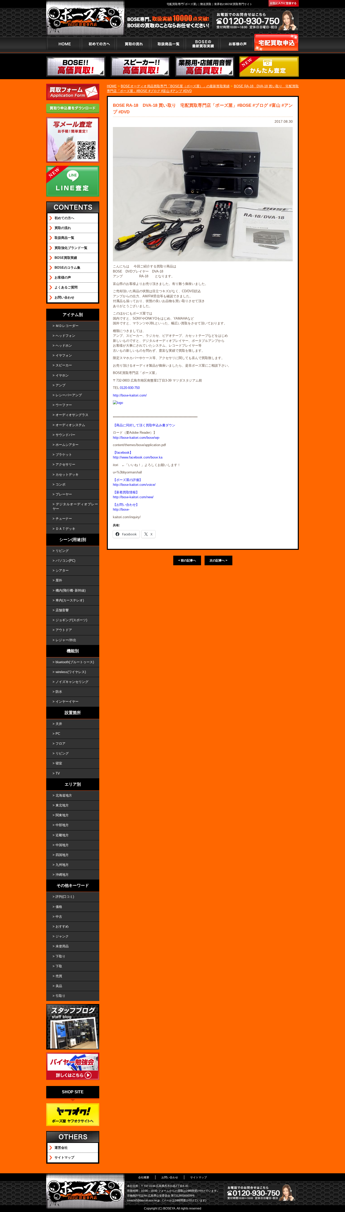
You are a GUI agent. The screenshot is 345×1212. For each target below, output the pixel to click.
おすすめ (62, 926)
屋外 (59, 580)
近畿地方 (62, 835)
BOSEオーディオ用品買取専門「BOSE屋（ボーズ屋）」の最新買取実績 (175, 86)
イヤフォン (64, 355)
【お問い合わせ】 (126, 505)
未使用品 (62, 946)
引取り (60, 996)
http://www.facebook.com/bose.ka (137, 457)
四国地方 (62, 855)
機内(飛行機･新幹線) (71, 590)
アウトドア (64, 630)
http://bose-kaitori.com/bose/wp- (136, 438)
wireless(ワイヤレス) (71, 672)
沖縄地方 (62, 874)
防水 (59, 692)
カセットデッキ (67, 474)
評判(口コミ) (65, 896)
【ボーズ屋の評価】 (127, 480)
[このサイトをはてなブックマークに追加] (283, 3)
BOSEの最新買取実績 (202, 44)
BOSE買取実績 (66, 258)
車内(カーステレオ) (70, 600)
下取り (60, 956)
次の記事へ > (218, 560)
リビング (62, 551)
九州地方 (62, 865)
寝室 (59, 763)
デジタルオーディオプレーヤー (75, 506)
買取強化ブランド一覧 (71, 248)
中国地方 (62, 845)
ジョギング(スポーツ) (71, 620)
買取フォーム (276, 44)
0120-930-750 (130, 388)
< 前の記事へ (187, 560)
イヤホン (62, 375)
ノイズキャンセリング (72, 682)
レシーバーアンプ (69, 395)
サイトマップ (64, 1157)
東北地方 (62, 805)
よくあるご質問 (66, 287)
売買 (59, 976)
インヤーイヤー (67, 701)
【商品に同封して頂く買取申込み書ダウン (144, 425)
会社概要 (143, 1177)
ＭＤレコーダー (67, 326)
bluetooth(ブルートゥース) (75, 662)
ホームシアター (67, 445)
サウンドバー (65, 435)
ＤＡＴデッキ (65, 529)
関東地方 (62, 815)
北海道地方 (64, 795)
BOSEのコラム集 (67, 267)
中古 (59, 916)
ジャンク (62, 936)
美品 (59, 986)
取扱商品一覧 (64, 238)
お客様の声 (236, 44)
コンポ (60, 484)
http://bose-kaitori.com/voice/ (134, 485)
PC (58, 734)
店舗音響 (62, 610)
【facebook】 (123, 452)
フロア (60, 743)
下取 (59, 966)
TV (58, 773)
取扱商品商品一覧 (167, 44)
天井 (59, 724)
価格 (59, 907)
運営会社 (61, 1148)
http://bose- (121, 509)
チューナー (64, 518)
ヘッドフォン (65, 336)
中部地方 (62, 825)
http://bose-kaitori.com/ (130, 395)
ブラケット (64, 454)
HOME (63, 44)
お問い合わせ (64, 297)
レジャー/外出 (66, 640)
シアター (62, 570)
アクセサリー (65, 464)
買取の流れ (132, 44)
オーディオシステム (70, 425)
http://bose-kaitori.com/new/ (133, 497)
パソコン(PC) (65, 560)
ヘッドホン (64, 345)
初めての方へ (98, 44)
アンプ (60, 385)
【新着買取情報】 (126, 492)
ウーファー (64, 405)
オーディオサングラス (72, 415)
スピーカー (64, 365)
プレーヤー (64, 494)
